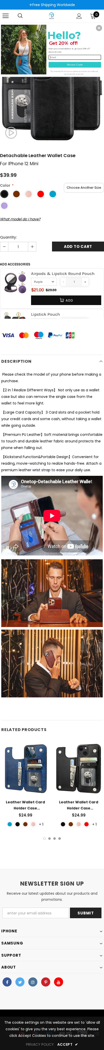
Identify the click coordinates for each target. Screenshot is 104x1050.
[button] (99, 28)
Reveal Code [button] (75, 64)
